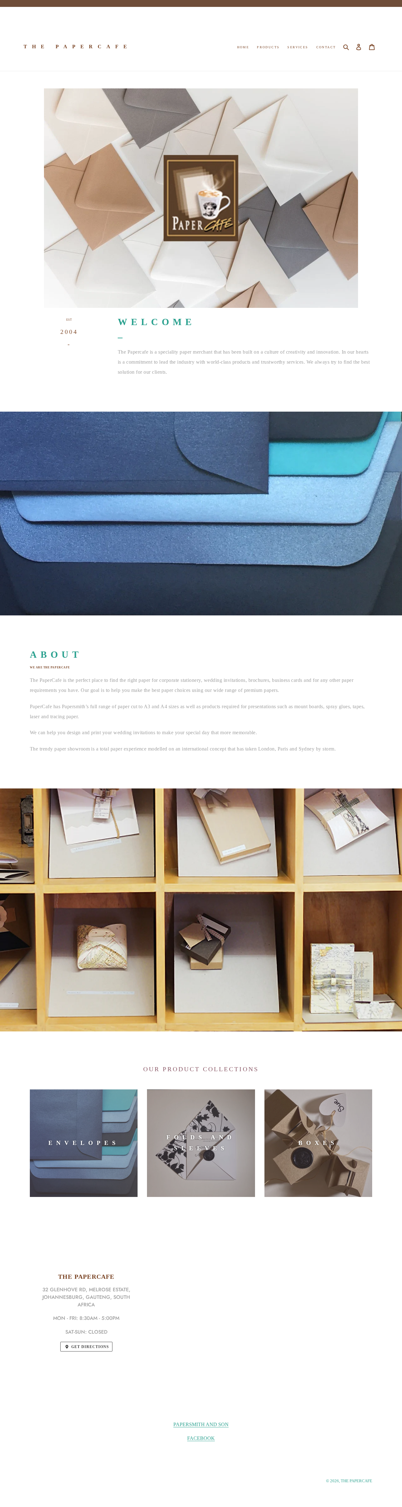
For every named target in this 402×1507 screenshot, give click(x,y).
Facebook (201, 1438)
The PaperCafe (78, 46)
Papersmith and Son (201, 1424)
